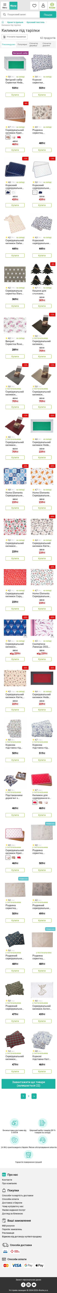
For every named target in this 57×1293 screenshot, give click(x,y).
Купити (15, 95)
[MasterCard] (6, 1265)
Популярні (22, 44)
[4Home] (4, 22)
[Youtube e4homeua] (34, 1286)
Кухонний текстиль (35, 22)
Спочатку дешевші (33, 44)
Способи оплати (10, 1199)
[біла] (13, 137)
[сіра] (8, 137)
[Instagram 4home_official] (28, 1286)
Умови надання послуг (13, 1210)
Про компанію (9, 1183)
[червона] (19, 137)
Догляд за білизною (12, 1213)
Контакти (7, 1180)
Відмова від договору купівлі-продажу (22, 1236)
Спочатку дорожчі (47, 44)
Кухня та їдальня (15, 22)
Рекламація (8, 1233)
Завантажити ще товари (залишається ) (28, 1083)
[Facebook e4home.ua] (23, 1286)
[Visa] (16, 1265)
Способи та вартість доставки (17, 1195)
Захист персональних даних (28, 1280)
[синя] (8, 192)
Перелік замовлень (12, 1229)
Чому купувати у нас (12, 1206)
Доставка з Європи (12, 1203)
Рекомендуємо (8, 44)
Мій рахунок (8, 1226)
